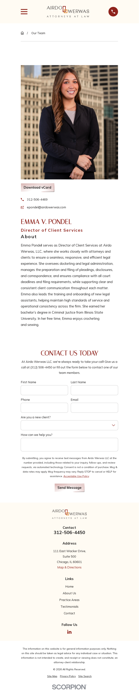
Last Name (78, 382)
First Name (28, 382)
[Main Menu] (24, 11)
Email (74, 399)
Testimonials (69, 606)
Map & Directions (69, 567)
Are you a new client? (36, 417)
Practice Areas (69, 600)
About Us (69, 593)
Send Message (69, 487)
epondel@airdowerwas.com (46, 207)
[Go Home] (22, 33)
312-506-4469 (37, 199)
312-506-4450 (69, 532)
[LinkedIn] (69, 632)
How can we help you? (36, 435)
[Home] (68, 11)
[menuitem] (52, 676)
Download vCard (37, 187)
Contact (69, 613)
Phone (25, 399)
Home (69, 586)
